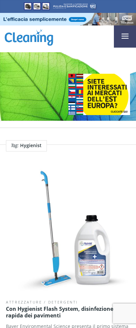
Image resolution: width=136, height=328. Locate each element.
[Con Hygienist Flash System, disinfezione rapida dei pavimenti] (68, 231)
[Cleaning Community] (28, 36)
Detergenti (63, 302)
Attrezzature (24, 302)
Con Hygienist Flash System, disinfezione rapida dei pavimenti (59, 312)
